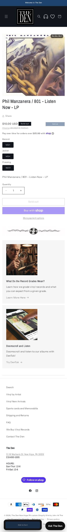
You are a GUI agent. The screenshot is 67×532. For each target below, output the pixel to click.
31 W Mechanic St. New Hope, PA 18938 (25, 454)
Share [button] (8, 116)
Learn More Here (16, 297)
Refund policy (38, 519)
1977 (10, 168)
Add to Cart (23, 525)
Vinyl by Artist (13, 394)
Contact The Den (15, 436)
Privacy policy (53, 519)
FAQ (8, 422)
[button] (6, 16)
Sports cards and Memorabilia (22, 408)
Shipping (6, 128)
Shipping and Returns (17, 415)
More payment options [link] (33, 218)
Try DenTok (12, 362)
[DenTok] (45, 16)
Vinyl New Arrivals (16, 401)
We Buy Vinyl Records (18, 429)
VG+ (10, 145)
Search (10, 387)
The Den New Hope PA (21, 515)
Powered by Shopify (20, 519)
